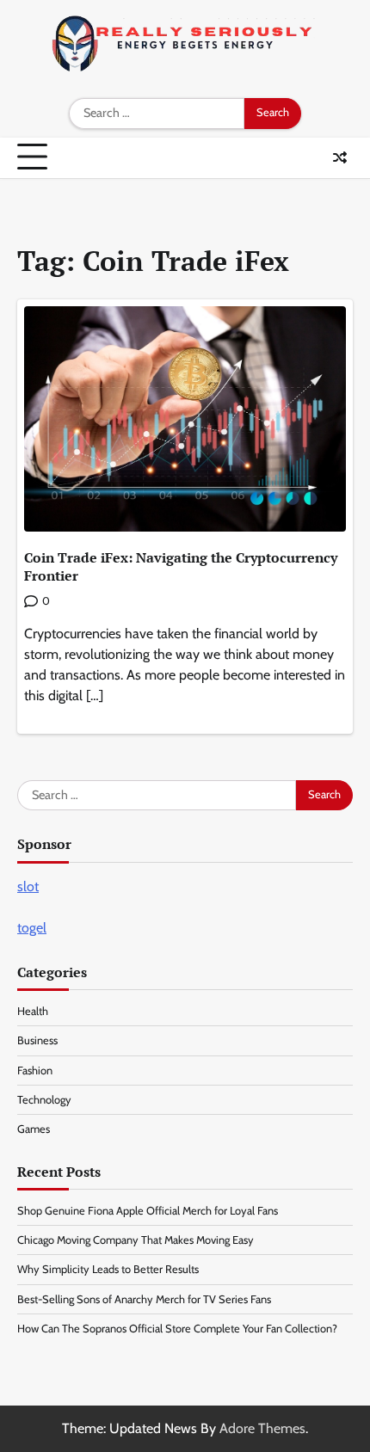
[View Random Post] (340, 157)
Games (33, 1129)
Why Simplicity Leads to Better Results (108, 1269)
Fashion (34, 1070)
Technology (44, 1099)
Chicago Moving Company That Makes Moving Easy (135, 1240)
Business (37, 1040)
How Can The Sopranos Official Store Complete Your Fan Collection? (177, 1328)
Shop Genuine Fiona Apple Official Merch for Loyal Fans (147, 1210)
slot (28, 886)
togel (31, 928)
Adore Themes (262, 1428)
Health (32, 1011)
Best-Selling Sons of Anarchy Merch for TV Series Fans (144, 1299)
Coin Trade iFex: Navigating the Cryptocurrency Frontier (180, 566)
